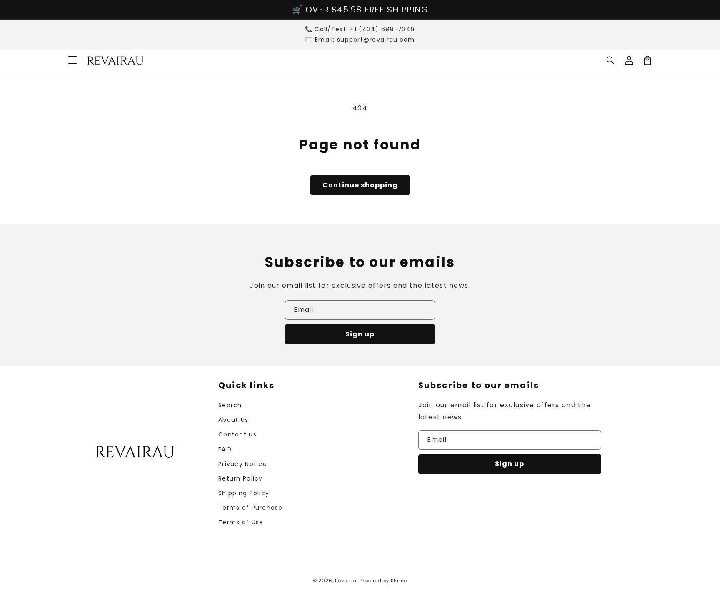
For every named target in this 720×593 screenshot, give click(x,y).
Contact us (237, 434)
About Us (233, 420)
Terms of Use (240, 522)
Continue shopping (360, 185)
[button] (611, 60)
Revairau (346, 580)
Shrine (399, 580)
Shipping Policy (243, 493)
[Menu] (72, 60)
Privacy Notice (242, 464)
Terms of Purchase (250, 507)
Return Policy (240, 478)
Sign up (360, 334)
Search (230, 405)
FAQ (225, 449)
